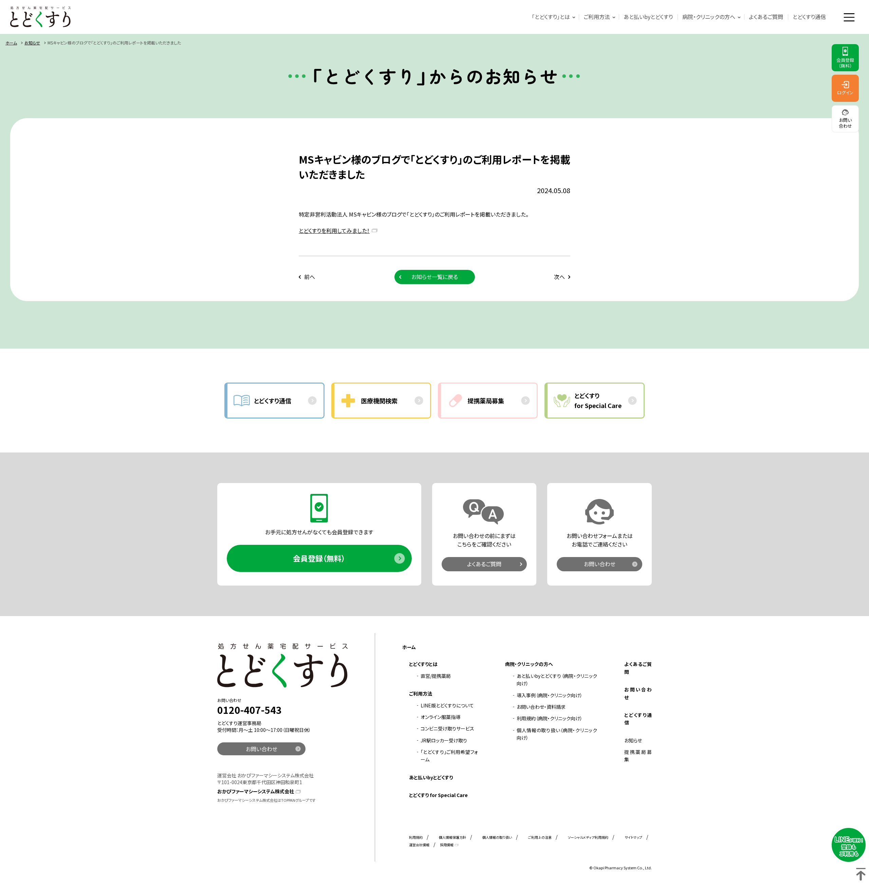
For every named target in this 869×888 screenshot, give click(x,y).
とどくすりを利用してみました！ (334, 230)
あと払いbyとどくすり (648, 17)
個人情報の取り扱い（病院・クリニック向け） (557, 734)
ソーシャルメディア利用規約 (588, 837)
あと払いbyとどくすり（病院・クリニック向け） (557, 679)
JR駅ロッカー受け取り (444, 740)
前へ (309, 277)
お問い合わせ (599, 564)
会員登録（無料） (319, 558)
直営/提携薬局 (436, 675)
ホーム (11, 42)
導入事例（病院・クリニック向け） (550, 695)
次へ (559, 277)
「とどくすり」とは (551, 17)
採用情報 (447, 844)
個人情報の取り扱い (497, 837)
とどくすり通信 (809, 17)
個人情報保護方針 (452, 837)
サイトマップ (633, 837)
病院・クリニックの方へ (708, 17)
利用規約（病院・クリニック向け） (550, 718)
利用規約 (416, 837)
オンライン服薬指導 (440, 717)
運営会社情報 (419, 844)
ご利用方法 (597, 17)
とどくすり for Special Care (438, 795)
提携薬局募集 (638, 755)
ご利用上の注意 (540, 837)
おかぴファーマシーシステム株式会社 (255, 791)
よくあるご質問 (766, 17)
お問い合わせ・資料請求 (541, 706)
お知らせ (32, 42)
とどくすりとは (423, 664)
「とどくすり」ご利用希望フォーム (449, 755)
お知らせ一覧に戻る (434, 277)
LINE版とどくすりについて (447, 705)
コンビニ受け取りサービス (447, 728)
